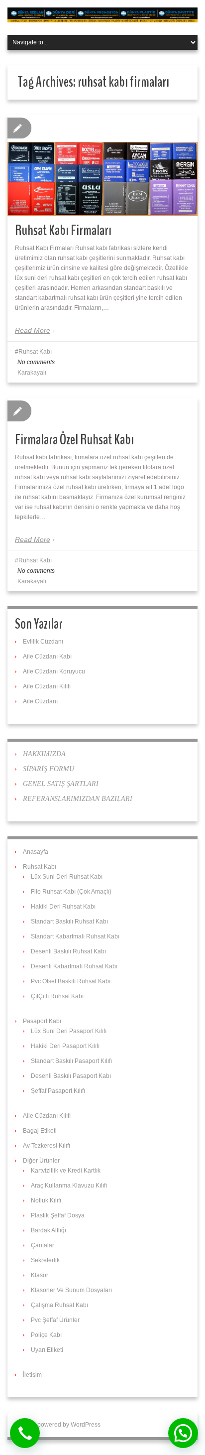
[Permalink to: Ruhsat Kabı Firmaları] (102, 179)
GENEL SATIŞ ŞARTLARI (61, 784)
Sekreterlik (45, 1260)
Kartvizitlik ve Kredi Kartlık (66, 1170)
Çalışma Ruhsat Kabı (59, 1305)
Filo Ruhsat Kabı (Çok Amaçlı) (71, 891)
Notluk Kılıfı (46, 1200)
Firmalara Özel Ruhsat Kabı (74, 439)
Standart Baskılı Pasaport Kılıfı (71, 1061)
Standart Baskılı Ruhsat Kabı (69, 921)
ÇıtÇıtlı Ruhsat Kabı (57, 996)
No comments (36, 362)
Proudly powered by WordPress (58, 1424)
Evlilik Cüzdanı (43, 641)
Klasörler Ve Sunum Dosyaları (71, 1290)
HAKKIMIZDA (44, 754)
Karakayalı (31, 372)
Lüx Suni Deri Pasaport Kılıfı (68, 1031)
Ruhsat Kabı (35, 351)
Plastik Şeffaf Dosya (58, 1215)
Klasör (39, 1275)
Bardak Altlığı (48, 1230)
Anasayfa (35, 851)
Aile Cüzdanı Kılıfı (47, 686)
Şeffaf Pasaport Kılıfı (58, 1090)
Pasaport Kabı (42, 1021)
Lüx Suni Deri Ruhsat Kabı (66, 876)
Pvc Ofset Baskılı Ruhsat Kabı (70, 981)
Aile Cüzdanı (40, 701)
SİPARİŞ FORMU (48, 769)
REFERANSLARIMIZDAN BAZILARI (77, 798)
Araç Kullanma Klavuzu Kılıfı (69, 1185)
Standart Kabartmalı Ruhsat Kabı (75, 936)
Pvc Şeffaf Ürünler (55, 1320)
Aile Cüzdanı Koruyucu (54, 671)
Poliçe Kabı (46, 1334)
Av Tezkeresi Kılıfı (46, 1145)
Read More (32, 330)
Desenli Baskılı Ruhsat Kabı (68, 951)
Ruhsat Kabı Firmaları (63, 230)
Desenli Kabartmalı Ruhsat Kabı (74, 966)
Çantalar (42, 1245)
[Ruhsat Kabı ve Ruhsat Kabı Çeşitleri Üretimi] (102, 14)
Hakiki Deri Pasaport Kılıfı (65, 1046)
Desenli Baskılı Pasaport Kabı (71, 1075)
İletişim (32, 1374)
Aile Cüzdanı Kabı (47, 656)
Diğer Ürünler (41, 1160)
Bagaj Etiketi (40, 1130)
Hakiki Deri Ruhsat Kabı (63, 906)
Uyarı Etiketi (47, 1349)
